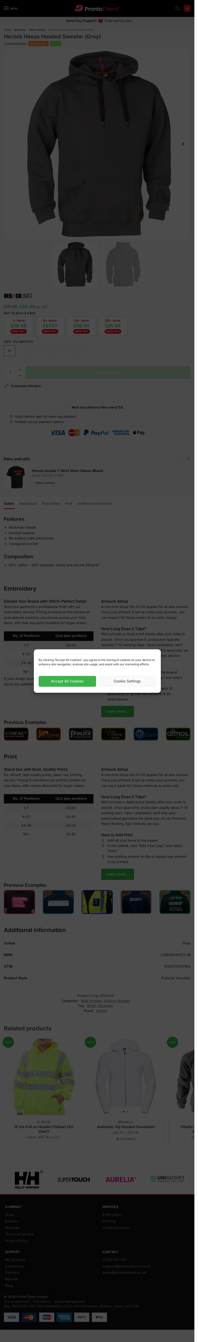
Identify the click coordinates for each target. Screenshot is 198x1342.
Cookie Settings (127, 681)
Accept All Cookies (67, 681)
